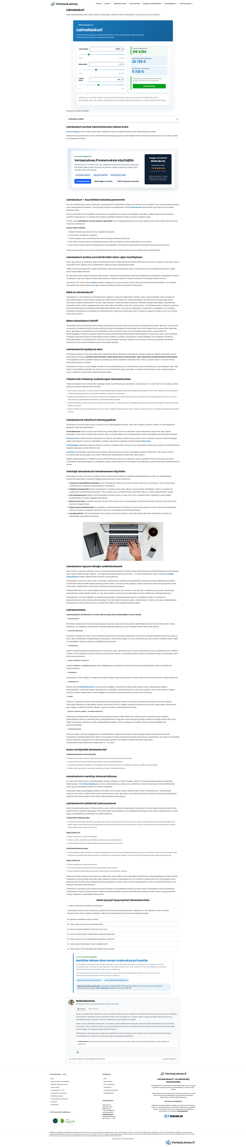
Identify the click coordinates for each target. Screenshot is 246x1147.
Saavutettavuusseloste (111, 1090)
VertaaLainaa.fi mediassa (59, 1093)
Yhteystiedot (54, 1105)
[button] (177, 119)
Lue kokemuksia (82, 181)
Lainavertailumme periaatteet (60, 1081)
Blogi (52, 1079)
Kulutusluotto (72, 438)
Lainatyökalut (170, 3)
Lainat (107, 3)
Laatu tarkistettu (171, 1059)
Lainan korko (81, 79)
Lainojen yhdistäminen (152, 3)
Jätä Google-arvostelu (103, 181)
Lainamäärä (83, 49)
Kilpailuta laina (120, 3)
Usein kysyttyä (108, 1081)
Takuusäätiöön (182, 1111)
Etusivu (99, 3)
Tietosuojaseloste (109, 1084)
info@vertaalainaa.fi (109, 1116)
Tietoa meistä (55, 1087)
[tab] (81, 1009)
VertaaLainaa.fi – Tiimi (57, 1090)
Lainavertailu (134, 3)
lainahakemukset (86, 687)
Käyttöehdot (107, 1087)
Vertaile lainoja (149, 86)
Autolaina (70, 452)
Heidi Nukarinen (85, 1001)
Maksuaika (83, 64)
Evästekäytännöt (109, 1093)
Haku (105, 1079)
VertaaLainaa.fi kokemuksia (59, 1099)
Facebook (54, 1102)
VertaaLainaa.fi (116, 1139)
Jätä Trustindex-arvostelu (128, 181)
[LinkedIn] (77, 1052)
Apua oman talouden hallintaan (89, 980)
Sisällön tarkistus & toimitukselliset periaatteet (88, 1059)
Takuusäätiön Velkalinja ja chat (116, 980)
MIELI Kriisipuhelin (102, 988)
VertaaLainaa (185, 3)
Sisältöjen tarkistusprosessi (59, 1084)
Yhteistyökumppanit (57, 1096)
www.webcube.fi (107, 1113)
